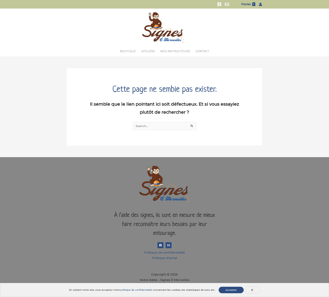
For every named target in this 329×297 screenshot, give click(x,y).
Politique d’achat (164, 258)
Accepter (231, 290)
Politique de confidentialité (164, 252)
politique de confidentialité (136, 289)
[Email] (169, 245)
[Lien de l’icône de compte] (260, 4)
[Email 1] (227, 4)
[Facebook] (219, 4)
